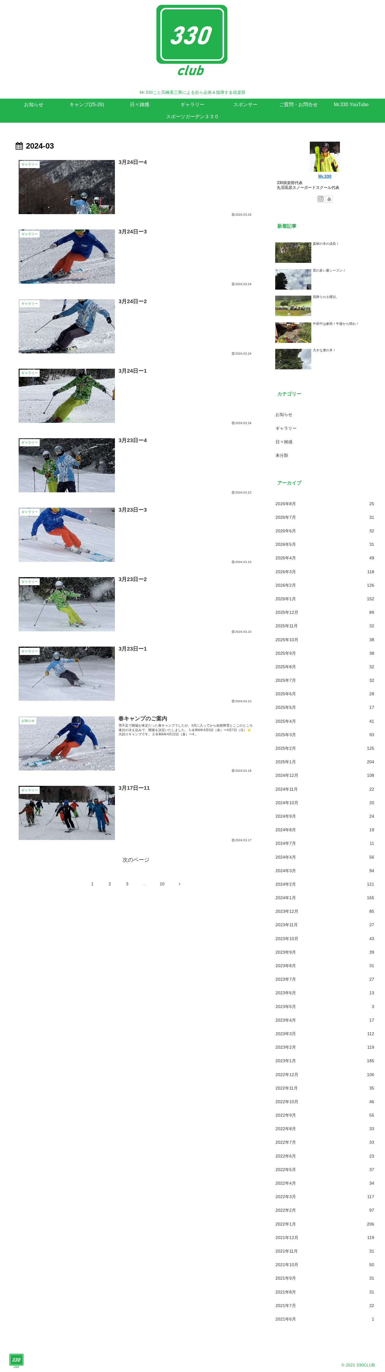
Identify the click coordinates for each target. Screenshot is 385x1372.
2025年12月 (325, 612)
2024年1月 (325, 897)
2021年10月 (325, 1264)
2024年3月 (325, 870)
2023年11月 (325, 924)
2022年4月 (325, 1183)
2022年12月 (325, 1074)
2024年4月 (325, 857)
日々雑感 (284, 441)
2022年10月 (325, 1101)
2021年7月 (325, 1305)
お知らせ (284, 414)
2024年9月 (325, 816)
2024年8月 (325, 829)
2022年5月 (325, 1169)
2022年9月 (325, 1115)
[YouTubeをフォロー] (329, 199)
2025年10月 (325, 639)
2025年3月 (325, 734)
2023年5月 (325, 1006)
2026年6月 (325, 530)
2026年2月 (325, 585)
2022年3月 (325, 1196)
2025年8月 (325, 666)
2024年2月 (325, 884)
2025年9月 (325, 653)
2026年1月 (325, 598)
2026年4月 (325, 557)
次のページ (135, 860)
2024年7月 (325, 843)
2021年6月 (325, 1319)
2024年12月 (325, 775)
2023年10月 (325, 938)
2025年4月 (325, 721)
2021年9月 (325, 1278)
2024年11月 (325, 789)
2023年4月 (325, 1020)
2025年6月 (325, 693)
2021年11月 (325, 1251)
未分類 (282, 455)
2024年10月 (325, 802)
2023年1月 (325, 1060)
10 (162, 883)
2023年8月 (325, 965)
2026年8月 (325, 503)
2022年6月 (325, 1156)
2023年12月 (325, 911)
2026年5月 (325, 544)
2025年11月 (325, 625)
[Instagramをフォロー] (320, 199)
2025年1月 (325, 761)
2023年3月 (325, 1033)
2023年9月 (325, 952)
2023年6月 (325, 992)
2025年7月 (325, 680)
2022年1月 (325, 1224)
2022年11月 (325, 1088)
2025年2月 (325, 748)
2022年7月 (325, 1142)
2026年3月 (325, 571)
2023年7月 (325, 979)
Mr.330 (324, 176)
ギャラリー (286, 428)
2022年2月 (325, 1210)
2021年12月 (325, 1237)
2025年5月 (325, 707)
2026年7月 (325, 517)
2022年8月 (325, 1128)
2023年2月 (325, 1047)
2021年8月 (325, 1292)
